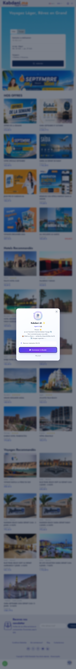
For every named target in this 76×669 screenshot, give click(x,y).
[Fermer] (56, 311)
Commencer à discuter (39, 350)
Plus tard (38, 356)
